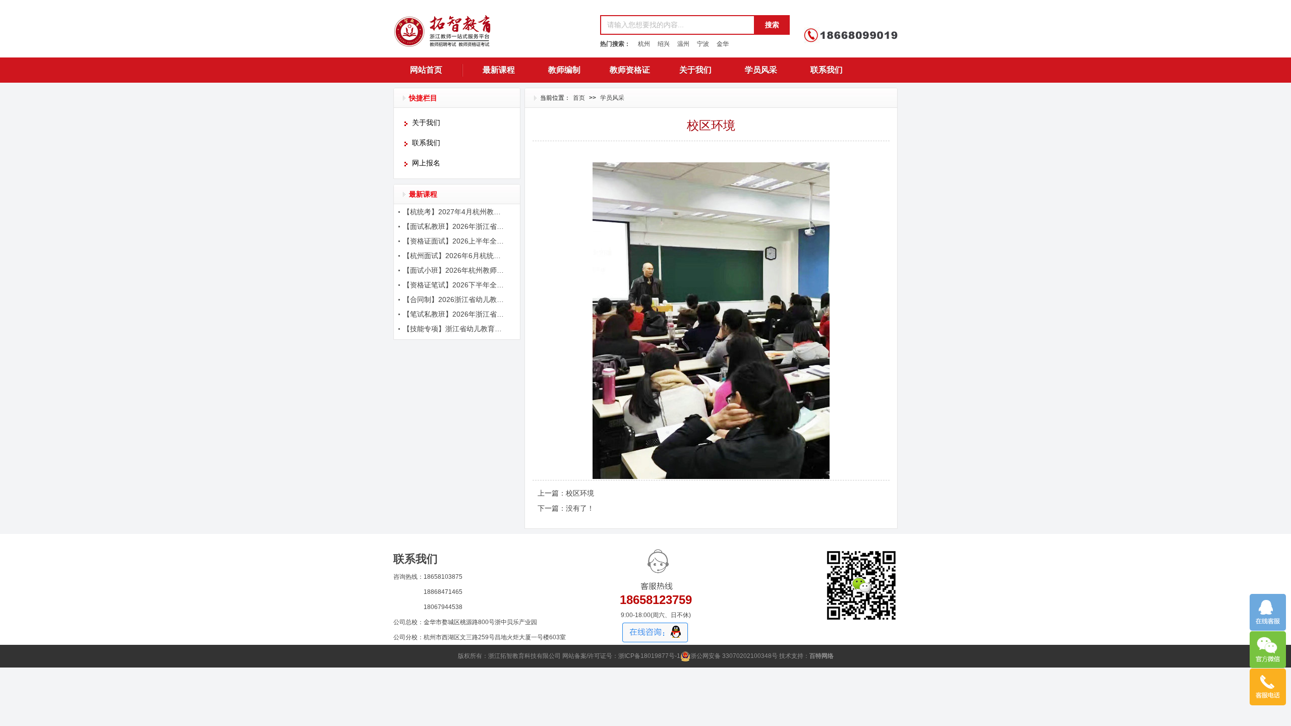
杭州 (644, 43)
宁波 (703, 43)
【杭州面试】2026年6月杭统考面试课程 (454, 256)
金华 (723, 43)
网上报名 (426, 163)
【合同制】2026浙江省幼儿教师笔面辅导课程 (454, 299)
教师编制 (564, 70)
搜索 (772, 25)
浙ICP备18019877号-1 (649, 655)
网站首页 (426, 70)
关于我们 (695, 70)
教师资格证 (630, 70)
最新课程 (499, 70)
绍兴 (664, 43)
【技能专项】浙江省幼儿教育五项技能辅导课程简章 (454, 329)
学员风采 (761, 70)
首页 (579, 97)
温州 (683, 43)
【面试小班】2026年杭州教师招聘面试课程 (454, 270)
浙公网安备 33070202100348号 (734, 655)
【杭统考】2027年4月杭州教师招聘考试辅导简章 (454, 212)
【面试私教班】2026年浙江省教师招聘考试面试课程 (454, 226)
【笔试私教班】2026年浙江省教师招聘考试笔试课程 (454, 314)
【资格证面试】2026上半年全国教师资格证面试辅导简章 (454, 241)
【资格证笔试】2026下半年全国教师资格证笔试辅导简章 (454, 285)
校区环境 (580, 493)
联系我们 (826, 70)
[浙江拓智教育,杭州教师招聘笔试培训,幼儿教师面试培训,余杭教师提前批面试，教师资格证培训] (491, 34)
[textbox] (677, 25)
